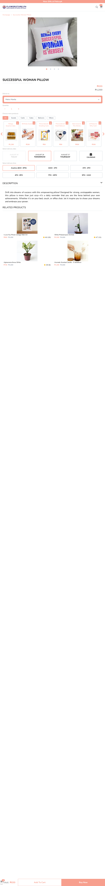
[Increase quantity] (18, 109)
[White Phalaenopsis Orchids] (77, 225)
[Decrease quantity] (5, 109)
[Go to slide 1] (47, 69)
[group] (52, 41)
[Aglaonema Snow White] (27, 253)
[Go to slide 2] (50, 69)
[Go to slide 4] (58, 69)
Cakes (31, 118)
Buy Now (83, 882)
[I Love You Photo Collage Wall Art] (27, 225)
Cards (23, 118)
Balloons (41, 118)
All (5, 118)
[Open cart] (101, 7)
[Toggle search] (97, 7)
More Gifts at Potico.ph (52, 1)
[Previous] (1, 134)
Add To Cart (39, 882)
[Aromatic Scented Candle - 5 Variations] (77, 253)
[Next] (103, 134)
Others (51, 118)
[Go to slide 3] (54, 69)
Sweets (13, 118)
